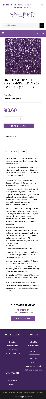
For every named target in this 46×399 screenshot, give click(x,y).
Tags (23, 151)
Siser (11, 95)
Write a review (23, 319)
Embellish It (11, 393)
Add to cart (20, 126)
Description (11, 151)
